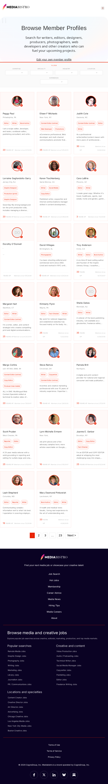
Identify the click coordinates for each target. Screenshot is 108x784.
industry (66, 68)
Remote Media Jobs (16, 651)
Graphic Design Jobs (17, 656)
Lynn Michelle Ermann (51, 431)
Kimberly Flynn (47, 304)
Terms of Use (54, 745)
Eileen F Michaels (48, 113)
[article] (17, 123)
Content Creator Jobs (17, 697)
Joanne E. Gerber (85, 431)
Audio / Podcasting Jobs (67, 656)
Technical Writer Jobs (66, 661)
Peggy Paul (8, 113)
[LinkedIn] (54, 775)
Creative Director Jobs (18, 702)
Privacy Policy (54, 757)
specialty (42, 68)
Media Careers (54, 611)
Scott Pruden (9, 431)
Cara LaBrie (82, 178)
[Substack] (74, 775)
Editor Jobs (62, 679)
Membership (54, 586)
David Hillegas (47, 245)
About (54, 618)
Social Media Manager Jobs (69, 665)
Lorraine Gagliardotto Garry (17, 178)
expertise (17, 68)
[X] (44, 775)
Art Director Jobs (15, 707)
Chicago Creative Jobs (18, 716)
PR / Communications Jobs (19, 684)
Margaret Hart (10, 304)
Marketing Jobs (15, 670)
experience (54, 78)
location (91, 68)
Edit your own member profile (54, 59)
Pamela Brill (82, 365)
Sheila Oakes (83, 303)
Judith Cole (82, 113)
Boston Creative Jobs (17, 730)
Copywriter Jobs (64, 670)
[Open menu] (103, 8)
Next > (71, 535)
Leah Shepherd (10, 492)
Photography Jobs (16, 661)
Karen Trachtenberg (50, 178)
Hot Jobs (54, 580)
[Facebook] (34, 775)
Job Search (54, 574)
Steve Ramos (46, 365)
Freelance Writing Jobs (67, 684)
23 (60, 535)
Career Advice (54, 593)
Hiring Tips (54, 605)
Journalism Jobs (15, 679)
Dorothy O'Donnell (12, 244)
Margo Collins (10, 365)
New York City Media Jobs (19, 726)
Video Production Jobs (67, 651)
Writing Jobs (13, 665)
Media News (54, 599)
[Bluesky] (64, 775)
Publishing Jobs (63, 675)
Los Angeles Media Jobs (19, 721)
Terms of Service (54, 751)
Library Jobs (13, 675)
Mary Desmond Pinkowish (53, 492)
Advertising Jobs (15, 712)
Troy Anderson (84, 245)
